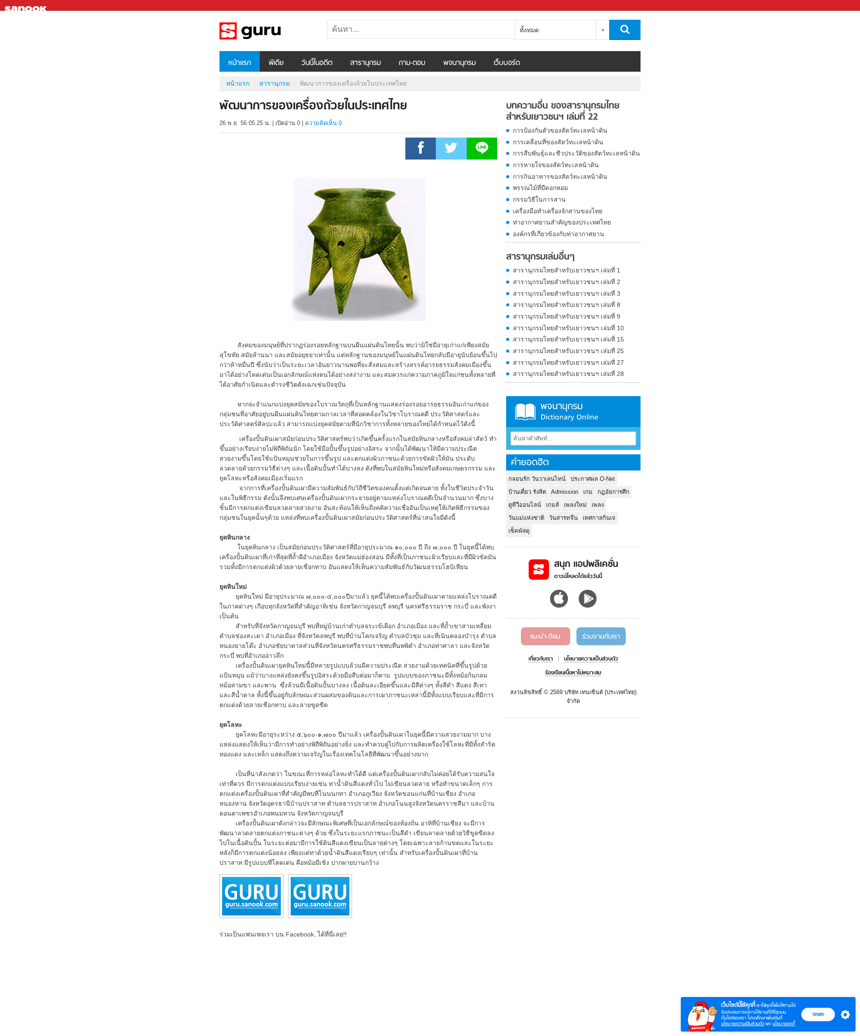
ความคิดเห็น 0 (323, 123)
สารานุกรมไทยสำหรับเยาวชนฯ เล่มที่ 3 (566, 293)
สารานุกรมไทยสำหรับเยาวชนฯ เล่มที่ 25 (568, 350)
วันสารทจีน (563, 517)
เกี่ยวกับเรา (541, 659)
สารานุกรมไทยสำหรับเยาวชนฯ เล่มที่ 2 (566, 281)
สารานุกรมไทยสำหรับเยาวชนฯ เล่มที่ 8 (566, 304)
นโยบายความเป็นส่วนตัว (742, 1023)
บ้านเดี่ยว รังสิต (527, 491)
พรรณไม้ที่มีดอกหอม (540, 187)
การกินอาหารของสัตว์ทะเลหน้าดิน (560, 176)
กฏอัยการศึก (613, 491)
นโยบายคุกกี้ (784, 1023)
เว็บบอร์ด (507, 63)
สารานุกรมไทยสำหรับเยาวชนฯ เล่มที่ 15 (568, 339)
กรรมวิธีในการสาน (539, 199)
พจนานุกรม (459, 63)
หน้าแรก (239, 63)
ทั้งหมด (529, 30)
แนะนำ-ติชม (545, 636)
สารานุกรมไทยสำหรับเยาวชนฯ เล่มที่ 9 (566, 316)
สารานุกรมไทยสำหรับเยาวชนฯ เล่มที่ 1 (566, 270)
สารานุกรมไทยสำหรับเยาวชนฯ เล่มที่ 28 (568, 373)
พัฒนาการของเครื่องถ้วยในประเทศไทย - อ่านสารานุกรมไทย (266, 31)
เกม (588, 491)
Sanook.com (26, 5)
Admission (564, 491)
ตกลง (818, 1014)
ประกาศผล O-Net (593, 478)
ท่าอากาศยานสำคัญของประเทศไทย (562, 222)
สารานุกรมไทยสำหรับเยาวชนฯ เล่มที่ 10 (568, 328)
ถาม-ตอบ (412, 63)
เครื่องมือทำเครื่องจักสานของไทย (557, 211)
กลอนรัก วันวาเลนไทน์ (537, 478)
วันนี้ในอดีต (316, 63)
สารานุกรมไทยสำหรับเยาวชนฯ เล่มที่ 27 (568, 362)
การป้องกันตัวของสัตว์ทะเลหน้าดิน (560, 130)
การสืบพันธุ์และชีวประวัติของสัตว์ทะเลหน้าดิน (576, 153)
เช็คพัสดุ (518, 530)
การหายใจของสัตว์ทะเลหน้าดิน (556, 164)
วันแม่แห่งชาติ (526, 517)
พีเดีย (276, 63)
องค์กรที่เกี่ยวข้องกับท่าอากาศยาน (558, 233)
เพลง (598, 504)
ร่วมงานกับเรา (601, 636)
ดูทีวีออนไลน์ (524, 504)
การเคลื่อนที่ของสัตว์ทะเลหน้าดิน (558, 142)
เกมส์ (552, 504)
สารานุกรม (365, 63)
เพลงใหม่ (575, 504)
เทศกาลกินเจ (599, 517)
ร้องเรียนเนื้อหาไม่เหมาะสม (573, 673)
